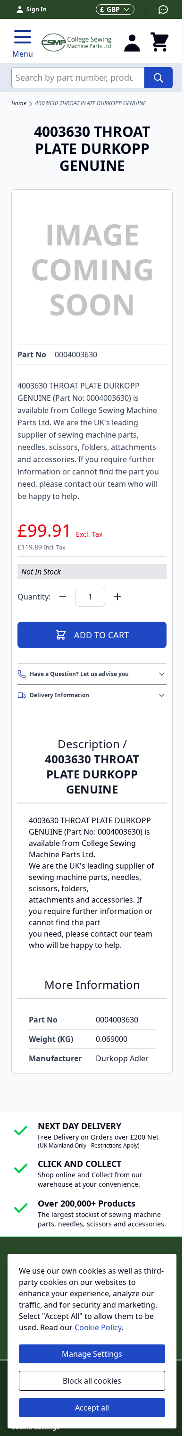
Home (18, 103)
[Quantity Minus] (62, 597)
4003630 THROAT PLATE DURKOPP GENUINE (90, 103)
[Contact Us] (157, 9)
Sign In (36, 9)
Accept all (92, 1407)
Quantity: (33, 596)
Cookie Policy (98, 1327)
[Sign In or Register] (132, 42)
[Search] (158, 77)
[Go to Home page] (76, 42)
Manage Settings (92, 1354)
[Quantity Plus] (117, 597)
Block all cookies (92, 1381)
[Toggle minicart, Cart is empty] (159, 42)
